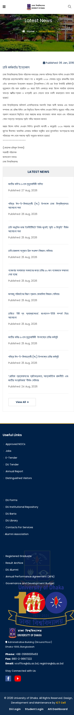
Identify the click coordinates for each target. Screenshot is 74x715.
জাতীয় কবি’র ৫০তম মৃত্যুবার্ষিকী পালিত (25, 184)
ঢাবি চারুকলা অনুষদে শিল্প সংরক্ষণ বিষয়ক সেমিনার (30, 251)
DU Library (11, 520)
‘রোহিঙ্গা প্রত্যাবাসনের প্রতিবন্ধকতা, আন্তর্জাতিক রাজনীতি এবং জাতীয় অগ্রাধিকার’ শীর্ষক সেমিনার (38, 378)
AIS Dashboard (58, 709)
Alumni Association (17, 534)
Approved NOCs (15, 444)
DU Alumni (11, 569)
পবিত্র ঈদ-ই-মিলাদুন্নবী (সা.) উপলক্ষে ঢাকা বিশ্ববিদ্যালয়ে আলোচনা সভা (38, 206)
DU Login (15, 709)
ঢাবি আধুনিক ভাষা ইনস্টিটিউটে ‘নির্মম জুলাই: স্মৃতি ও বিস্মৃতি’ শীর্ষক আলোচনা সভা (38, 229)
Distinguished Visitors (18, 478)
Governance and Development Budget (29, 583)
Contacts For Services (19, 527)
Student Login (34, 709)
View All (21, 402)
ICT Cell (61, 702)
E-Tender (11, 457)
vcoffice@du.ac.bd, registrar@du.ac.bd (34, 663)
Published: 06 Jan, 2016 (59, 63)
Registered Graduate (18, 556)
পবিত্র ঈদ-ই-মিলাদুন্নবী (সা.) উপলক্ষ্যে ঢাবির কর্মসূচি (33, 357)
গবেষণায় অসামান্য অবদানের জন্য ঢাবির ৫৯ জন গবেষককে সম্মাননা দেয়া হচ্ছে (38, 272)
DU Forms (11, 500)
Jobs (8, 451)
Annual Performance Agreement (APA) (30, 576)
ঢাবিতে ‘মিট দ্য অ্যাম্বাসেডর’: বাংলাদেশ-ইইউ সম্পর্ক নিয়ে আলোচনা (38, 316)
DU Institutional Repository (21, 507)
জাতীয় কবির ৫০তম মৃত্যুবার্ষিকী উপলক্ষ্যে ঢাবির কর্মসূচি (33, 337)
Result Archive (14, 563)
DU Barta (10, 513)
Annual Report (14, 471)
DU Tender (12, 464)
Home (30, 31)
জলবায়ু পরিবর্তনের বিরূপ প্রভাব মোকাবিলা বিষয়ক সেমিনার (33, 294)
